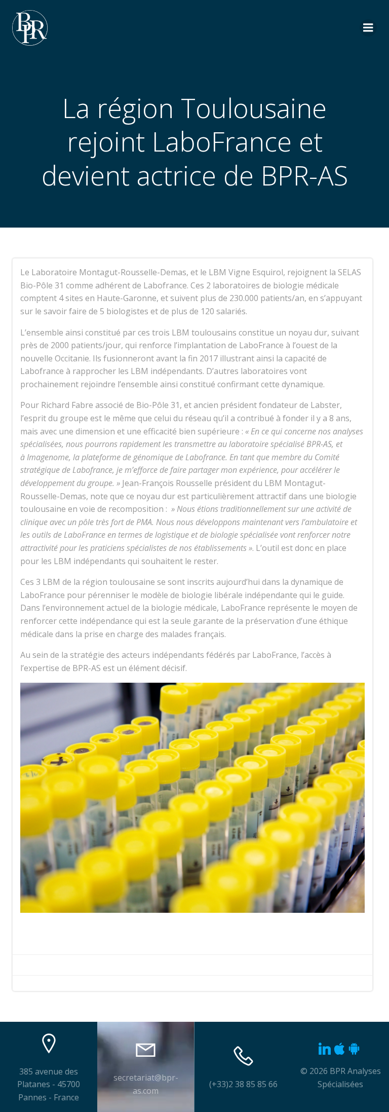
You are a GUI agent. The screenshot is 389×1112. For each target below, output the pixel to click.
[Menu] (368, 27)
